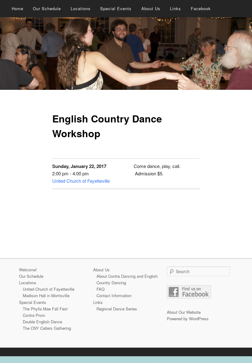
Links (175, 8)
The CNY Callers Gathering (47, 328)
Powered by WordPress (188, 318)
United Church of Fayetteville (81, 181)
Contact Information (114, 295)
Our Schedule (47, 8)
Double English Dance (42, 322)
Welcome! (28, 270)
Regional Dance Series (116, 309)
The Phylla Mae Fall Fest (45, 309)
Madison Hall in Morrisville (46, 295)
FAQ (100, 289)
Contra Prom (34, 315)
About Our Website (184, 312)
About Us (150, 8)
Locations (81, 8)
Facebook (201, 8)
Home (17, 8)
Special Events (116, 8)
